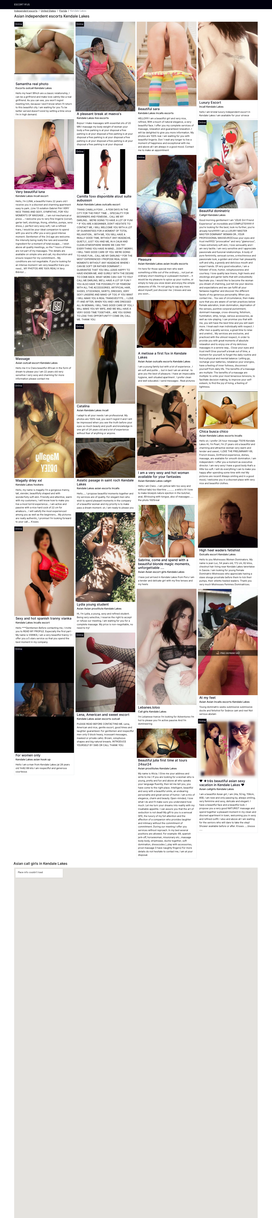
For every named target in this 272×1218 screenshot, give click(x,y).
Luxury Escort (210, 102)
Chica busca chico (213, 431)
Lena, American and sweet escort (103, 715)
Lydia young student (93, 604)
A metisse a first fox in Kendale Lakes (162, 355)
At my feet (207, 698)
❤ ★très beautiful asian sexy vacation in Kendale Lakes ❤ (222, 783)
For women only (28, 755)
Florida (63, 10)
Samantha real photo (32, 84)
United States (48, 10)
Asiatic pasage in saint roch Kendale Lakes (105, 482)
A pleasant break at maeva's (99, 114)
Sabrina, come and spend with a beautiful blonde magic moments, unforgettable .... (164, 564)
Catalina (83, 406)
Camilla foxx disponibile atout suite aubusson (104, 198)
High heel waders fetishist (219, 550)
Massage (23, 359)
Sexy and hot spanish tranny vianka (43, 618)
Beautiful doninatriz (214, 211)
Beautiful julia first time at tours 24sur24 (162, 762)
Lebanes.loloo (149, 707)
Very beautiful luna (30, 192)
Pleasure (144, 259)
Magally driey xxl (29, 480)
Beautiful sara (149, 109)
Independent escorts (25, 10)
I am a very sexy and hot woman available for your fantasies (163, 475)
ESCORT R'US (22, 4)
